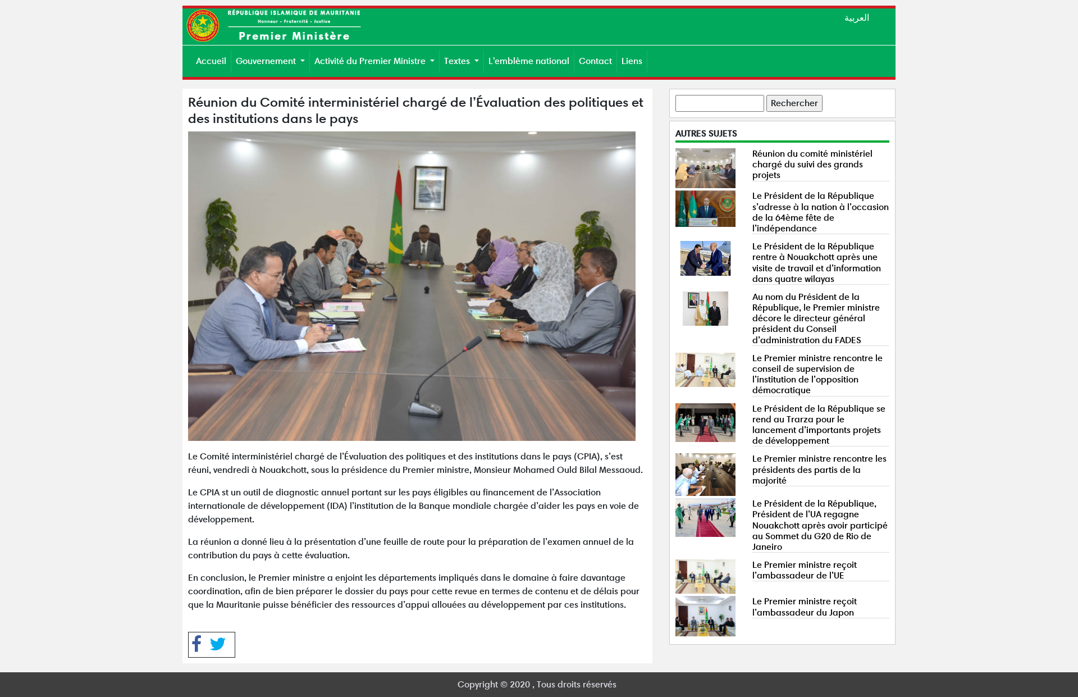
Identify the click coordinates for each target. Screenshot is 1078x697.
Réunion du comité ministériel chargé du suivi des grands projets (812, 164)
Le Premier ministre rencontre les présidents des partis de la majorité (819, 469)
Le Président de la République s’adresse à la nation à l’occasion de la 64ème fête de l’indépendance (820, 212)
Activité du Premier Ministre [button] (371, 61)
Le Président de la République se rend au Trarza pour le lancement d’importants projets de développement (818, 425)
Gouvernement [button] (267, 61)
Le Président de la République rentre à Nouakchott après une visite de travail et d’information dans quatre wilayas (816, 262)
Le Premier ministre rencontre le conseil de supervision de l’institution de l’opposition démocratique (817, 374)
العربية (856, 17)
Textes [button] (458, 61)
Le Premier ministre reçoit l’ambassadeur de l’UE (804, 570)
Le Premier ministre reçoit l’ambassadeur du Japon (804, 606)
